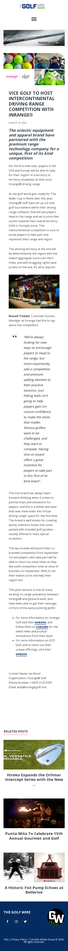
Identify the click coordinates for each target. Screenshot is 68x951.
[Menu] (34, 19)
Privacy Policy (19, 939)
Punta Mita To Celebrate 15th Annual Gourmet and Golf (34, 836)
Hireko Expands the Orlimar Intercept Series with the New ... (34, 779)
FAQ (6, 939)
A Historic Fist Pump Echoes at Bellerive (34, 890)
